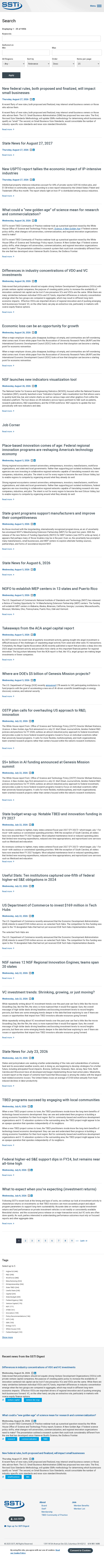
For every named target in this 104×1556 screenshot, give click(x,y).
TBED (45, 1439)
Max (54, 48)
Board (44, 1505)
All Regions (7, 59)
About (43, 1502)
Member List (79, 1509)
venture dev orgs (33, 1400)
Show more (7, 1337)
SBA (27, 1477)
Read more (8, 129)
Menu (93, 6)
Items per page (84, 59)
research (11, 1439)
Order (55, 59)
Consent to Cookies (80, 1550)
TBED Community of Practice (55, 1515)
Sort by (30, 59)
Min (4, 48)
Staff (44, 1509)
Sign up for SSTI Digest (18, 1526)
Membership (47, 1512)
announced (51, 685)
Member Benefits (81, 1505)
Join (74, 1502)
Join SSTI (18, 1519)
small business (14, 1477)
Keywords (6, 34)
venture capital (14, 1400)
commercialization (29, 1439)
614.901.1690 (94, 1544)
